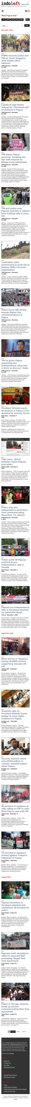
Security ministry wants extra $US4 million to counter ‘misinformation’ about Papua (14, 762)
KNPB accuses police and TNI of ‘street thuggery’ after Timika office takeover (15, 59)
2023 (17, 19)
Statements (16, 1096)
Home (5, 1096)
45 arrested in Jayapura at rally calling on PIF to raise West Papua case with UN (15, 808)
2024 (12, 19)
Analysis (24, 1096)
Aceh (11, 1097)
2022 (21, 19)
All (3, 19)
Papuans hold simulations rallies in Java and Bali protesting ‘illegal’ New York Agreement (15, 957)
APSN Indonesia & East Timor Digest (15, 1089)
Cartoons (5, 1097)
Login (15, 1099)
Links (5, 1085)
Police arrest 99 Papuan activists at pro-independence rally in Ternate (13, 564)
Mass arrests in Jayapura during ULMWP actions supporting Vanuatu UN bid (14, 663)
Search (28, 2)
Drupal (12, 1053)
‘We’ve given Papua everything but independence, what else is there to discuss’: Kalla (14, 364)
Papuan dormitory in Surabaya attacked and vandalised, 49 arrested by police (15, 906)
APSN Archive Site (9, 1091)
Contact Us (7, 1063)
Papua (16, 1097)
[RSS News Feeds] (28, 11)
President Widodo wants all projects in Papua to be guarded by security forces (15, 410)
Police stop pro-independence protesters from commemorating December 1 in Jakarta (14, 511)
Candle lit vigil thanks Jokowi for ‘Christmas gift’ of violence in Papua (15, 107)
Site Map (6, 1065)
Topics (21, 1097)
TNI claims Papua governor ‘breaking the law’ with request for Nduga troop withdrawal (14, 158)
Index (26, 1097)
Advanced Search (25, 4)
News (10, 1096)
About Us (6, 1061)
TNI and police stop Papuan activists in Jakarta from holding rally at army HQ (15, 212)
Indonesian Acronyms (10, 1087)
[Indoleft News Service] (26, 11)
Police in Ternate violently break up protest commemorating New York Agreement (15, 1008)
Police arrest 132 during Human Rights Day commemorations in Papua (13, 314)
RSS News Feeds (9, 1077)
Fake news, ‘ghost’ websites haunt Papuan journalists (13, 462)
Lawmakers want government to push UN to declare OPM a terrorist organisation (15, 266)
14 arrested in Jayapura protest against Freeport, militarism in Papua (14, 855)
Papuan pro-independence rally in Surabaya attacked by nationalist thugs (15, 610)
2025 (8, 19)
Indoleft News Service (10, 1075)
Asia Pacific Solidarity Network (11, 1044)
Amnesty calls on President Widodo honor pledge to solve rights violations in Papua (14, 715)
